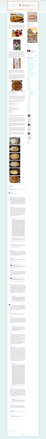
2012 (28, 105)
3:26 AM (14, 410)
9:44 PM (14, 388)
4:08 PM (13, 304)
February (29, 102)
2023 (28, 79)
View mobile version (17, 429)
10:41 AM (16, 326)
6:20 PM (15, 296)
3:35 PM (14, 270)
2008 (28, 109)
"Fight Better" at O (29, 71)
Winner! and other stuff (30, 92)
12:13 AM (13, 317)
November (30, 89)
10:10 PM (16, 196)
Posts (28, 142)
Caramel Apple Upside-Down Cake (31, 94)
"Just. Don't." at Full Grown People (31, 59)
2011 (28, 106)
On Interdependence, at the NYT (31, 68)
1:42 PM (15, 237)
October (29, 90)
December (30, 88)
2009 (28, 108)
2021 (28, 81)
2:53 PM (14, 404)
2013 (28, 104)
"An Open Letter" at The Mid (30, 69)
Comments (29, 143)
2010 (28, 107)
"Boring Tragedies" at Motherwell (31, 63)
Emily (11, 192)
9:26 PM (14, 346)
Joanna (11, 304)
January (29, 103)
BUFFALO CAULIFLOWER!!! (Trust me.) (32, 91)
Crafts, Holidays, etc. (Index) (30, 47)
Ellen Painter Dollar (12, 196)
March (29, 101)
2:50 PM (14, 250)
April (29, 100)
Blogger (25, 434)
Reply (10, 190)
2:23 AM (13, 333)
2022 (28, 80)
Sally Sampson (13, 326)
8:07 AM (15, 399)
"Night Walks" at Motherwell (30, 58)
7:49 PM (12, 192)
